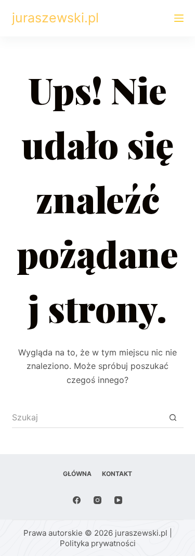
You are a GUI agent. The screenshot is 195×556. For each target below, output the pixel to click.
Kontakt (117, 474)
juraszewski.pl (55, 17)
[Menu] (179, 18)
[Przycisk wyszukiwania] (173, 417)
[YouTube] (118, 500)
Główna (77, 474)
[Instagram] (97, 500)
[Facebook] (77, 500)
